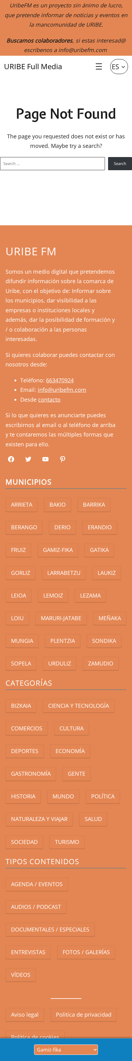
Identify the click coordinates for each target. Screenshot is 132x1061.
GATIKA (99, 549)
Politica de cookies (35, 1037)
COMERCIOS (26, 728)
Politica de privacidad (83, 1014)
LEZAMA (90, 595)
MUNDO (63, 796)
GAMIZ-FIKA (58, 549)
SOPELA (21, 663)
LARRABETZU (63, 572)
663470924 (60, 380)
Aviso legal (25, 1014)
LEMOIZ (53, 595)
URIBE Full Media (33, 66)
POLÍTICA (103, 796)
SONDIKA (104, 640)
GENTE (76, 773)
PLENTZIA (62, 640)
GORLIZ (20, 572)
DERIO (62, 527)
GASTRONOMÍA (31, 773)
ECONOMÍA (70, 751)
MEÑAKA (110, 618)
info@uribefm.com (82, 50)
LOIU (17, 618)
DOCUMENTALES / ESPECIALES (50, 929)
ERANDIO (100, 527)
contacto (49, 399)
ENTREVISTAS (28, 952)
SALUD (93, 819)
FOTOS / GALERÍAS (86, 952)
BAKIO (57, 504)
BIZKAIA (21, 705)
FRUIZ (18, 549)
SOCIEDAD (24, 841)
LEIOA (18, 595)
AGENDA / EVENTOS (37, 884)
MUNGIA (22, 640)
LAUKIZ (107, 572)
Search (120, 163)
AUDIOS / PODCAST (36, 906)
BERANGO (24, 527)
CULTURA (71, 728)
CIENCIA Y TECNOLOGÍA (78, 705)
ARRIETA (21, 504)
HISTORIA (23, 796)
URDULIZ (59, 663)
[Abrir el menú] (99, 66)
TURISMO (67, 841)
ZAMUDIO (100, 663)
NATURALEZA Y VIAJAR (39, 819)
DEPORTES (24, 751)
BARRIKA (94, 504)
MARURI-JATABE (61, 618)
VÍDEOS (20, 974)
